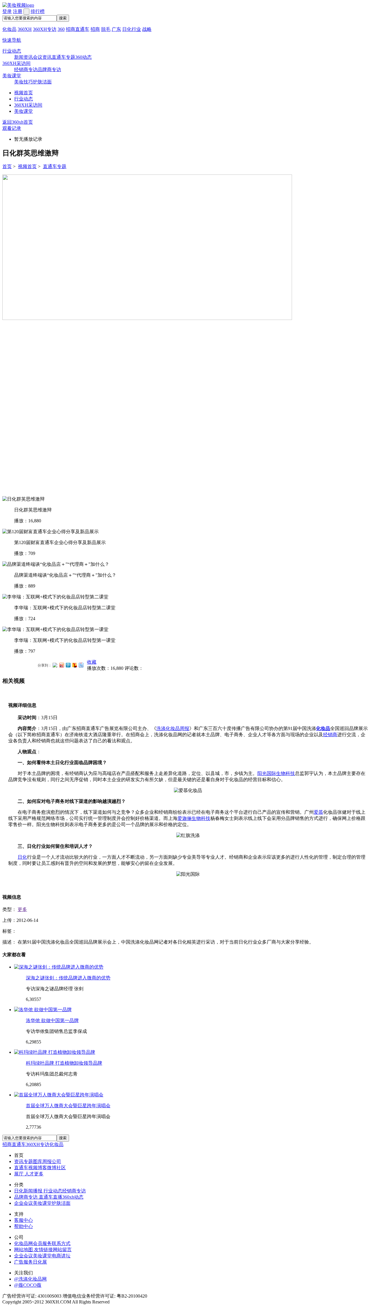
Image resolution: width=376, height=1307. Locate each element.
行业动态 (11, 50)
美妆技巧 (23, 81)
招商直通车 (77, 29)
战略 (147, 29)
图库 (37, 1161)
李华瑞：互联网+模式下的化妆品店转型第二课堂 (64, 607)
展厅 (19, 1173)
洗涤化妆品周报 (172, 728)
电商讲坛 (61, 1255)
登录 (7, 11)
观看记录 (11, 128)
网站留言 (62, 1249)
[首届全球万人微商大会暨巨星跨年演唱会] (58, 1094)
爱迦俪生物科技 (193, 818)
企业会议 (23, 1203)
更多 (22, 909)
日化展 (40, 1261)
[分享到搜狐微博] (74, 665)
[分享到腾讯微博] (68, 665)
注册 (17, 11)
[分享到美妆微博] (55, 664)
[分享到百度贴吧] (81, 665)
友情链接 (43, 1249)
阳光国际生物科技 (276, 773)
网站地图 (24, 1249)
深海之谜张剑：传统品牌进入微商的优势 (68, 977)
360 (61, 29)
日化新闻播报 (28, 1190)
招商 (95, 29)
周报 (47, 1161)
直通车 (21, 1167)
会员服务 (42, 1243)
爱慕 (318, 812)
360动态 (83, 57)
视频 (33, 1167)
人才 (29, 1173)
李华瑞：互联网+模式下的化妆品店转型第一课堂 (64, 640)
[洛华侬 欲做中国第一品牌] (43, 1009)
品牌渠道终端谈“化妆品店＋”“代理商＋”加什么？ (65, 575)
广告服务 (23, 1261)
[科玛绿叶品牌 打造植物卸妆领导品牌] (54, 1052)
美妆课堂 (11, 75)
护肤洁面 (42, 81)
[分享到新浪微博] (61, 665)
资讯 (19, 1161)
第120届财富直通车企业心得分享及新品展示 (60, 542)
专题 (28, 1161)
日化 (22, 857)
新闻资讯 (23, 57)
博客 (42, 1167)
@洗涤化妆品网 (30, 1278)
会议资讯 (42, 57)
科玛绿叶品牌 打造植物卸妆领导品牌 (64, 1063)
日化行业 (131, 29)
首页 (7, 166)
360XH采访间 (16, 63)
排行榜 (38, 11)
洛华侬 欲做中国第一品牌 (52, 1020)
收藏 (91, 662)
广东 (116, 29)
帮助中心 (23, 1226)
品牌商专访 (49, 69)
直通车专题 (63, 57)
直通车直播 (50, 1196)
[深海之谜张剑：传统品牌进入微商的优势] (58, 966)
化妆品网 (23, 1243)
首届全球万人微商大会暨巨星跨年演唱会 (68, 1105)
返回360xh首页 (17, 122)
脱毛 (105, 29)
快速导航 (11, 40)
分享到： (45, 665)
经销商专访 (26, 69)
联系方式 (61, 1243)
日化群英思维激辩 (33, 509)
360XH (25, 29)
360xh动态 (72, 1196)
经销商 (330, 734)
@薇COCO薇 (27, 1285)
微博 (51, 1167)
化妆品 (9, 29)
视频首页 (23, 92)
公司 (56, 1161)
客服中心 (23, 1220)
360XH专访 (44, 29)
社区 (61, 1167)
